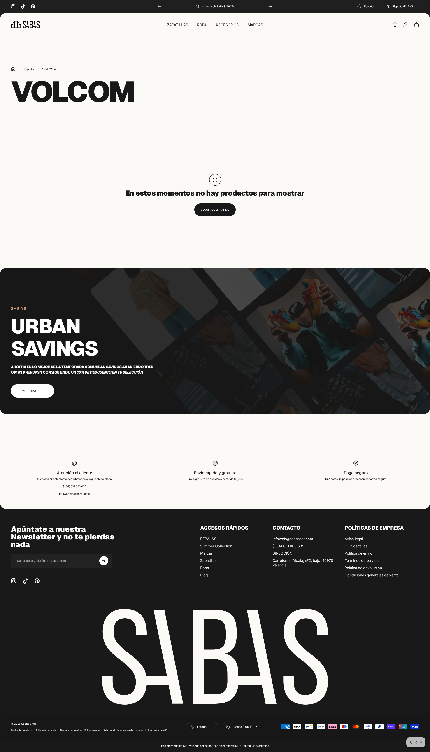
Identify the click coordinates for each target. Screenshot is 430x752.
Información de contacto (130, 730)
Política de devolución (363, 567)
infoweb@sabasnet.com (74, 493)
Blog (204, 575)
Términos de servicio (362, 560)
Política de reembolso (22, 730)
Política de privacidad (46, 730)
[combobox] (368, 6)
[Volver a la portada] (13, 69)
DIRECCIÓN (282, 553)
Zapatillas (208, 560)
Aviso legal (354, 539)
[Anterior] (159, 6)
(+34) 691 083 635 (74, 486)
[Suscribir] (103, 560)
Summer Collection (216, 546)
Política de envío (358, 553)
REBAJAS (208, 539)
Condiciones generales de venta (372, 575)
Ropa (204, 567)
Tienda (29, 69)
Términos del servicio (71, 730)
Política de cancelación (156, 730)
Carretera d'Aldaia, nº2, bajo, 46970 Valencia (302, 562)
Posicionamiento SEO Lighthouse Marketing (241, 745)
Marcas (206, 553)
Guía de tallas (356, 546)
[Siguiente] (270, 6)
